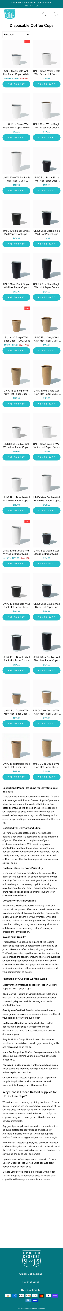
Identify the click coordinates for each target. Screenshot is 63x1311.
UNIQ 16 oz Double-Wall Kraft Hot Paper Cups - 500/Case (16, 767)
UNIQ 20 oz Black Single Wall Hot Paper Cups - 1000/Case (46, 287)
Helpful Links (30, 1282)
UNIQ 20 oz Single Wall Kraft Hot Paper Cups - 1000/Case (46, 394)
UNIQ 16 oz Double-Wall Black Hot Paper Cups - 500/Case (16, 660)
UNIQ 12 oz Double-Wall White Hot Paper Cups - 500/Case (16, 500)
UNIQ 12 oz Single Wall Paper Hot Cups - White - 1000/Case (16, 127)
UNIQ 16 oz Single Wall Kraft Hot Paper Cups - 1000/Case (16, 394)
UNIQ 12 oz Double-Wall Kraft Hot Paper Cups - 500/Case (46, 713)
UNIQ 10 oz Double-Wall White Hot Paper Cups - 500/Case (46, 447)
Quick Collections (30, 1273)
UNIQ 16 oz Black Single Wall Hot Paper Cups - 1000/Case (16, 287)
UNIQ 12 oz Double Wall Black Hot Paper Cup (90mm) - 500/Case (46, 607)
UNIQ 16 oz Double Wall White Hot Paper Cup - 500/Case (46, 500)
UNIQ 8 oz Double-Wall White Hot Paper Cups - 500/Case (16, 447)
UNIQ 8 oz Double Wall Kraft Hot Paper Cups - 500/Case (16, 713)
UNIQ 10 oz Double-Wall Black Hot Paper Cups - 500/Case (16, 607)
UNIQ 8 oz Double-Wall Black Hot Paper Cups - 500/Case (46, 554)
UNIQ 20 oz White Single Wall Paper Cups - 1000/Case (16, 180)
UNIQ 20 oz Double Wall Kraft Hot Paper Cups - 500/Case (46, 767)
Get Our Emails (30, 1290)
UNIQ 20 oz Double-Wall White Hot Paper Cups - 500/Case (16, 554)
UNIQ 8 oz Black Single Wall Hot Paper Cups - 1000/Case (46, 180)
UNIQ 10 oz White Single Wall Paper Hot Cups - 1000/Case (46, 74)
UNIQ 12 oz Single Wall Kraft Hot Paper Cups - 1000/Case (46, 340)
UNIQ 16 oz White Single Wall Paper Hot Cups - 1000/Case (46, 127)
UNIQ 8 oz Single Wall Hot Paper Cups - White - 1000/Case (16, 74)
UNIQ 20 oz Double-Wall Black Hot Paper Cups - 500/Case (46, 660)
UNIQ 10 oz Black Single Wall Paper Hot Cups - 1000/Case (16, 234)
